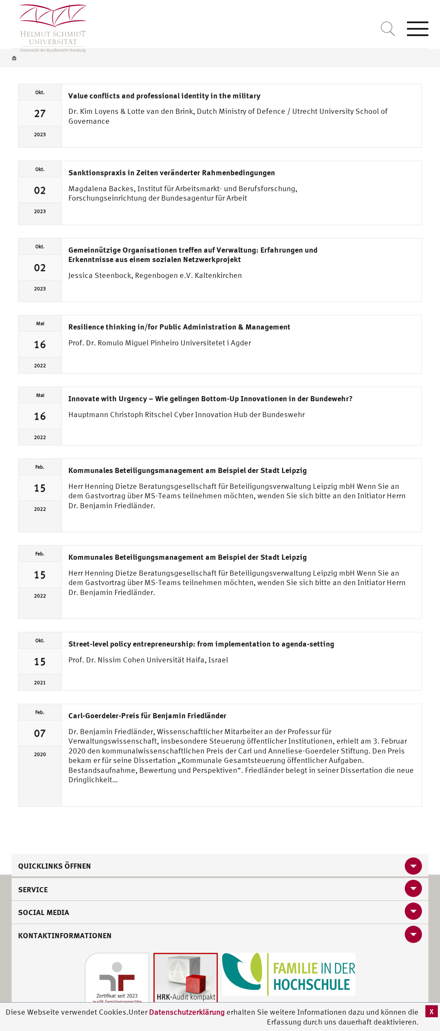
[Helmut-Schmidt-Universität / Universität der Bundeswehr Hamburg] (49, 26)
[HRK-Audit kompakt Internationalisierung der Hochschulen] (185, 983)
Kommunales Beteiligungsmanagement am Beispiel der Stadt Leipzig (187, 470)
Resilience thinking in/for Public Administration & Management (179, 326)
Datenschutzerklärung (187, 1011)
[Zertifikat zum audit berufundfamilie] (117, 983)
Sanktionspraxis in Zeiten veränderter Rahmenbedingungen (171, 172)
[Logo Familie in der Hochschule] (288, 973)
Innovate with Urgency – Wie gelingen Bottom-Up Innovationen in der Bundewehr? (210, 398)
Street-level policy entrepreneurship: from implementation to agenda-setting (201, 643)
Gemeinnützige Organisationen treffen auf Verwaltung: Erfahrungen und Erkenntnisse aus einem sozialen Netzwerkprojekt (193, 254)
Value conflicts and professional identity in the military (164, 95)
